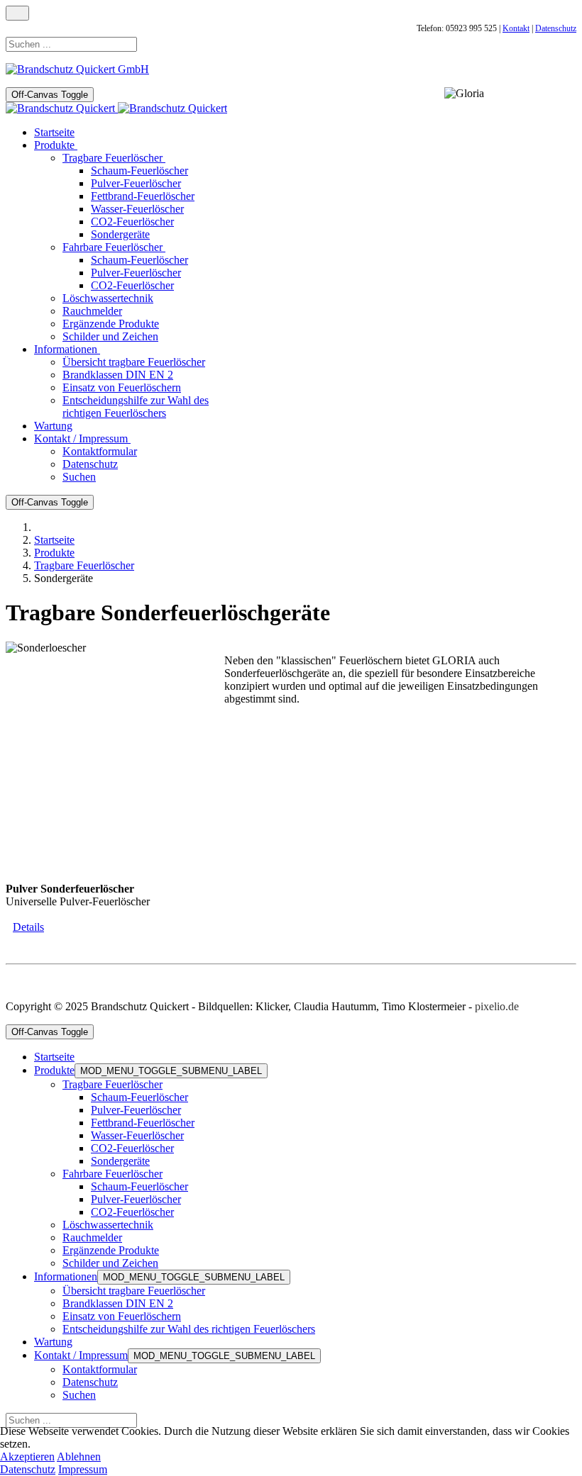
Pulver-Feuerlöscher (136, 1110)
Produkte (54, 1070)
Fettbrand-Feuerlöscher (142, 1123)
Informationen (65, 1276)
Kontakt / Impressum (81, 1355)
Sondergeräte (120, 1161)
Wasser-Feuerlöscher (137, 1135)
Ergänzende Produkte (110, 1250)
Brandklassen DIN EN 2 (117, 1303)
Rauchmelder (92, 1237)
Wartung (53, 1342)
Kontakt (516, 28)
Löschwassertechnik (107, 1225)
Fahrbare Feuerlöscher (112, 1174)
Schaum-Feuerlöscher (139, 1097)
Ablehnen (79, 1456)
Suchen (79, 1395)
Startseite (54, 1057)
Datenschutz (555, 28)
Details (28, 927)
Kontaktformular (99, 1369)
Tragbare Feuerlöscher (112, 1084)
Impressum (82, 1469)
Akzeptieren (27, 1456)
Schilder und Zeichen (110, 1263)
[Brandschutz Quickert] (116, 108)
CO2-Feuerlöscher (132, 1148)
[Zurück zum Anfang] (17, 13)
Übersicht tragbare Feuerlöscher (133, 1291)
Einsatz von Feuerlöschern (121, 1316)
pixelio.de (497, 1006)
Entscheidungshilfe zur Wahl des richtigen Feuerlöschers (188, 1329)
